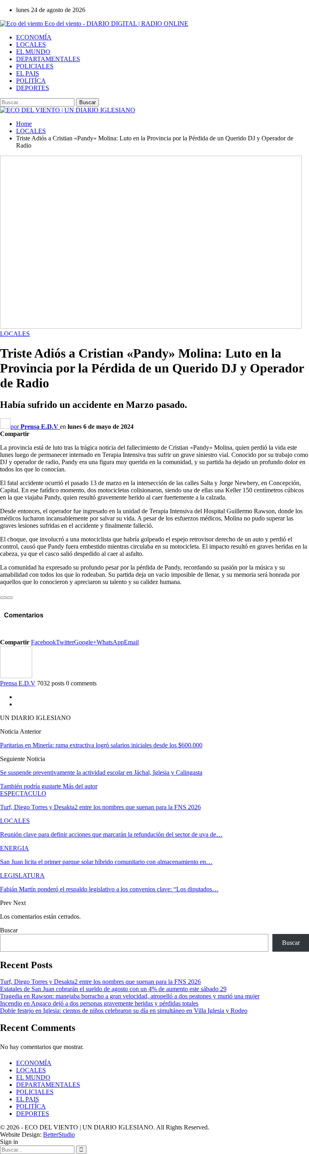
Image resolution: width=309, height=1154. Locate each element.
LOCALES (31, 44)
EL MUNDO (33, 51)
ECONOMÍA (34, 37)
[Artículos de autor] (16, 676)
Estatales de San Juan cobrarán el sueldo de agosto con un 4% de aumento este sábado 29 (113, 988)
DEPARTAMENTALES (48, 59)
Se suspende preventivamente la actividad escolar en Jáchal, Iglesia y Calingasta (101, 772)
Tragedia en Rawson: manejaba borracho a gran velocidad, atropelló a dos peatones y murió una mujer (130, 996)
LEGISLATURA (22, 875)
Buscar (9, 930)
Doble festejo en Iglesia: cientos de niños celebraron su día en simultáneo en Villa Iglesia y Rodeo (123, 1010)
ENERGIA (14, 848)
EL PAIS (27, 73)
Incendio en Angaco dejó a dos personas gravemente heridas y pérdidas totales (99, 1003)
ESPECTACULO (23, 793)
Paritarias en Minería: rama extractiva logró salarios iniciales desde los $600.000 (101, 745)
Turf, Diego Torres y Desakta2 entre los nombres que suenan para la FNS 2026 (100, 981)
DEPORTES (32, 87)
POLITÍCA (31, 80)
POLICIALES (35, 66)
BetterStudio (59, 1134)
